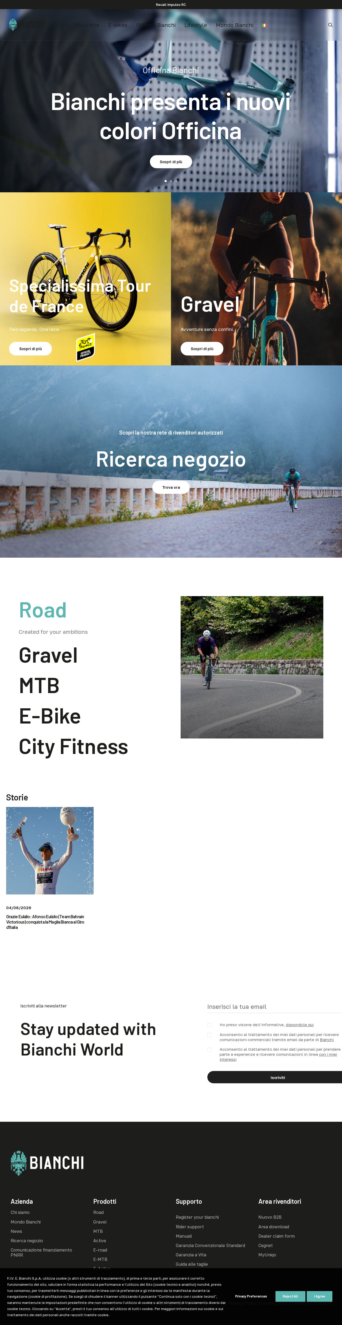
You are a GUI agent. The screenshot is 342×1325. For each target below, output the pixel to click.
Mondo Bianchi (234, 25)
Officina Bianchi (156, 25)
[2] (171, 181)
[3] (175, 181)
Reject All (290, 1296)
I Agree (319, 1296)
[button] (330, 25)
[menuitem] (87, 25)
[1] (166, 181)
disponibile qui (300, 1024)
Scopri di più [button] (171, 145)
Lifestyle (195, 25)
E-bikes (117, 25)
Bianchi (327, 1039)
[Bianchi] (26, 25)
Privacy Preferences (251, 1296)
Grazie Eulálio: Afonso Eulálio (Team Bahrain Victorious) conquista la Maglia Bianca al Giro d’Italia (45, 922)
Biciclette (87, 25)
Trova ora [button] (171, 487)
